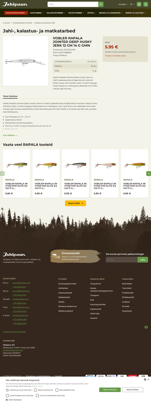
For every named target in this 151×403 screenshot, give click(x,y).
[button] (51, 399)
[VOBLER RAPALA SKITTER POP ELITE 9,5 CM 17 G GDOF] (134, 173)
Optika (90, 13)
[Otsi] (101, 4)
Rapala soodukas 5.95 (45, 22)
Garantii (93, 318)
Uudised (126, 302)
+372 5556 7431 (19, 287)
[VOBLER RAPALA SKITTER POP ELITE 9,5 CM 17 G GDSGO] (46, 173)
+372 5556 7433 (19, 311)
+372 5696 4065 (20, 319)
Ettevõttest (127, 284)
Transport (94, 295)
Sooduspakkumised (15, 13)
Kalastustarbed (55, 13)
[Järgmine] (148, 173)
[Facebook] (146, 327)
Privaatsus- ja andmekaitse (38, 376)
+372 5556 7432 (19, 295)
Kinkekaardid (128, 297)
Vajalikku (127, 279)
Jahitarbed (36, 13)
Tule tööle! (126, 288)
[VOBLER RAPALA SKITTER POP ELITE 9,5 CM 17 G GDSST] (75, 173)
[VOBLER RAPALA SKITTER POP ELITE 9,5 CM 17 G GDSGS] (16, 173)
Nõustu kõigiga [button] (110, 390)
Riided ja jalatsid (135, 13)
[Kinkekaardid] (75, 256)
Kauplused (127, 311)
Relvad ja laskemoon (109, 13)
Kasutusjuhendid (97, 304)
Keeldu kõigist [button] (133, 390)
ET (131, 4)
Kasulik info (97, 279)
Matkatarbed (75, 13)
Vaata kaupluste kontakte (14, 332)
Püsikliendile (127, 293)
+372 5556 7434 (19, 303)
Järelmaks (94, 313)
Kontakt (122, 4)
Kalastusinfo (95, 309)
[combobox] (145, 379)
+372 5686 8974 (20, 323)
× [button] (148, 379)
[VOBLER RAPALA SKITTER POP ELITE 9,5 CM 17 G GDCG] (105, 173)
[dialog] (75, 390)
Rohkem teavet (37, 386)
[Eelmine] (2, 173)
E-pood (6, 22)
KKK (92, 300)
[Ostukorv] (145, 4)
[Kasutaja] (139, 4)
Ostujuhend (95, 284)
